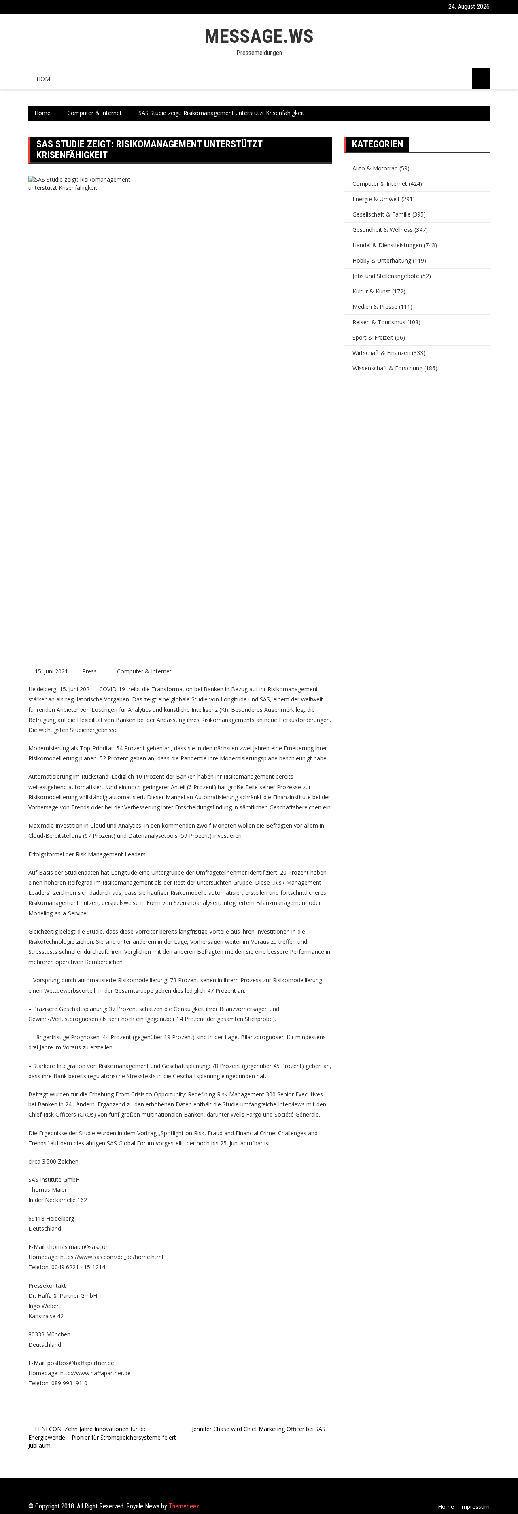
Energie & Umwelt (376, 199)
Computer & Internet (144, 671)
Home (44, 79)
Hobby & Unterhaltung (381, 260)
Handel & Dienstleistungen (387, 245)
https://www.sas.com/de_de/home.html (111, 1257)
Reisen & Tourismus (378, 322)
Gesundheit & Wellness (382, 230)
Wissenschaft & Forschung (387, 368)
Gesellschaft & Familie (381, 214)
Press (89, 671)
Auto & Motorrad (375, 168)
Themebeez (184, 1506)
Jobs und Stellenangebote (385, 276)
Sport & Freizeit (372, 337)
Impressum (475, 1506)
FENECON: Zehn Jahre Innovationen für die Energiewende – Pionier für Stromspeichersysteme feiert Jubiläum (102, 1437)
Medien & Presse (374, 306)
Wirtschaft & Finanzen (381, 353)
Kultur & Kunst (371, 291)
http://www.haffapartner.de (95, 1373)
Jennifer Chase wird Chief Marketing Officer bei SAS (258, 1429)
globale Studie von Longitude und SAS (220, 699)
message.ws (259, 36)
